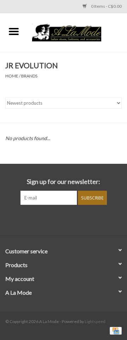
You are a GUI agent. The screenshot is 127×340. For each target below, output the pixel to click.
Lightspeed (95, 321)
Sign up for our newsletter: (63, 181)
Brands (29, 76)
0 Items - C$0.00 (106, 6)
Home (11, 76)
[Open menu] (14, 31)
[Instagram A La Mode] (69, 219)
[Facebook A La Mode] (57, 219)
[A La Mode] (77, 32)
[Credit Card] (114, 330)
